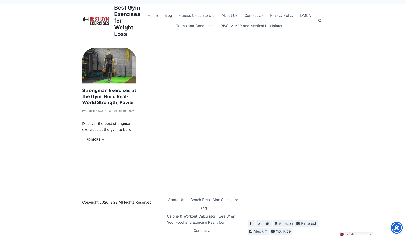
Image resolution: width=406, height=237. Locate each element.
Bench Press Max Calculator (214, 200)
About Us (230, 15)
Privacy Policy (282, 15)
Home (153, 15)
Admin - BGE (95, 110)
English (349, 234)
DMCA (305, 15)
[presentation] (109, 66)
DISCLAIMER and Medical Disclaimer (251, 26)
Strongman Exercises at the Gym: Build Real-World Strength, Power (109, 96)
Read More (93, 139)
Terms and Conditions (195, 26)
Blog (168, 15)
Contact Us (253, 15)
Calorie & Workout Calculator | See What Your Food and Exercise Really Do (201, 219)
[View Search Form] (320, 21)
